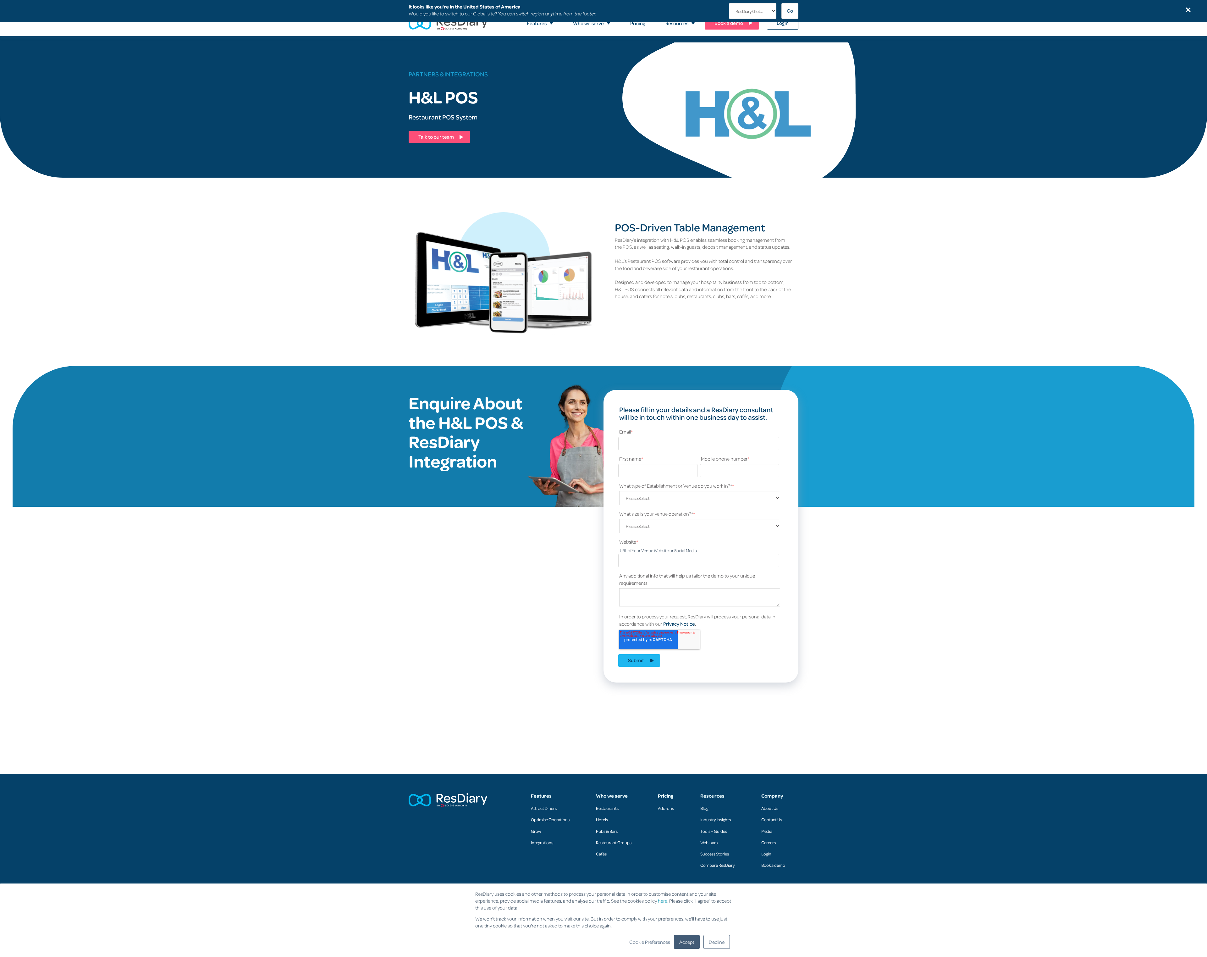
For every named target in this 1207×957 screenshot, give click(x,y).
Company (772, 796)
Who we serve (612, 796)
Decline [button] (717, 942)
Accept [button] (686, 942)
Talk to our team (436, 137)
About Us (769, 808)
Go (790, 11)
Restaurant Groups (613, 842)
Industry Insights (715, 819)
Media (766, 831)
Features (541, 796)
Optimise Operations (550, 819)
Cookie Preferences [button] (649, 942)
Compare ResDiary (717, 865)
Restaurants (607, 808)
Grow (536, 831)
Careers (768, 842)
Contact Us (771, 819)
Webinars (709, 842)
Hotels (602, 819)
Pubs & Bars (607, 831)
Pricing (665, 796)
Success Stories (714, 853)
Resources (712, 796)
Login (766, 853)
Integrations (542, 842)
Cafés (601, 853)
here (662, 901)
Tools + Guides (713, 831)
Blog (704, 808)
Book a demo (773, 865)
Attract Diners (544, 808)
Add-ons (666, 808)
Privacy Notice (679, 624)
